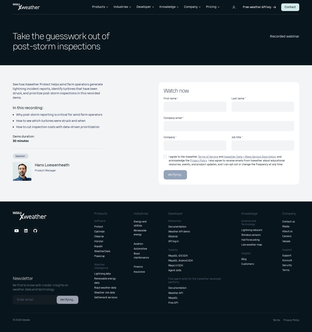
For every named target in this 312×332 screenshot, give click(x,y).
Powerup (99, 256)
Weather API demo (179, 231)
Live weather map (251, 244)
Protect (98, 226)
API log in (173, 241)
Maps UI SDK (175, 265)
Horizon (98, 241)
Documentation (177, 226)
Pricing (211, 7)
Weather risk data (104, 292)
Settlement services (105, 297)
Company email (173, 118)
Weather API (175, 293)
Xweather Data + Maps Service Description (250, 156)
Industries (121, 7)
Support (286, 255)
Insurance (139, 272)
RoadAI (98, 246)
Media (286, 226)
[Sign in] (234, 7)
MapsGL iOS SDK (178, 255)
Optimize (99, 231)
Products (98, 7)
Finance (138, 266)
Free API (173, 302)
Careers (286, 236)
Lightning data (102, 273)
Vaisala (286, 241)
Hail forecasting (250, 240)
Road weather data (105, 287)
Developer (143, 7)
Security (287, 265)
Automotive (140, 248)
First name (170, 98)
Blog (243, 259)
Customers (247, 264)
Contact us (288, 221)
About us (287, 231)
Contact (290, 7)
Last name (238, 98)
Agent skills (174, 270)
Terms (286, 270)
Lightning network (251, 230)
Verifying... (175, 175)
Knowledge (167, 7)
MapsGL (173, 298)
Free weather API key (257, 7)
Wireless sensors (251, 235)
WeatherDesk (102, 251)
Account (287, 260)
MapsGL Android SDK (180, 260)
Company (191, 7)
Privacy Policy (198, 160)
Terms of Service (208, 156)
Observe (99, 236)
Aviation (138, 244)
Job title (236, 137)
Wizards (173, 236)
